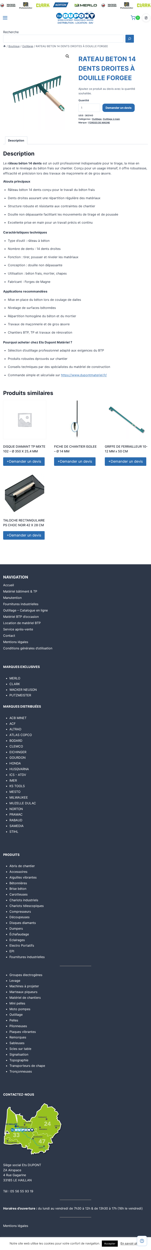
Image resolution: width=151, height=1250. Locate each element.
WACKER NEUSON (23, 690)
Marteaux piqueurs (23, 992)
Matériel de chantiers (25, 998)
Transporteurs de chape (27, 1066)
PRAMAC (16, 814)
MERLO (14, 678)
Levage (14, 981)
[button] (67, 56)
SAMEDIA (16, 826)
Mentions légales (15, 642)
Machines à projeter (24, 986)
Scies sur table (20, 1049)
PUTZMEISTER (20, 695)
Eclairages (17, 940)
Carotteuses (18, 894)
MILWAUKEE (18, 797)
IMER (13, 780)
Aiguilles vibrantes (23, 877)
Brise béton (17, 889)
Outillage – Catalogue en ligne (25, 610)
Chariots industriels (23, 900)
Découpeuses (19, 917)
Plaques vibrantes (22, 1032)
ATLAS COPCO (20, 735)
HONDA (15, 763)
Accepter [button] (109, 1243)
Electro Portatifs (21, 945)
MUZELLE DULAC (22, 803)
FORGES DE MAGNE (99, 122)
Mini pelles (17, 1003)
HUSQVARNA (19, 769)
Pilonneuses (18, 1026)
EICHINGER (17, 752)
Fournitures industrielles (20, 604)
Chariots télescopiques (26, 906)
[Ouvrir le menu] (5, 18)
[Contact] (142, 1241)
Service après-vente (18, 629)
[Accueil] (4, 46)
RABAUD (15, 820)
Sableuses (16, 1043)
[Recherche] (129, 39)
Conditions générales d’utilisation (27, 648)
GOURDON (17, 758)
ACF (12, 724)
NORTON (16, 809)
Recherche (11, 32)
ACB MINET (18, 718)
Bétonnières (18, 883)
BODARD (15, 741)
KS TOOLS (17, 786)
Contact (9, 636)
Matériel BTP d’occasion (21, 617)
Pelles (13, 1020)
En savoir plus (130, 1243)
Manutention (12, 598)
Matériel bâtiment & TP (20, 591)
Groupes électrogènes (25, 975)
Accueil (8, 585)
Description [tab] (16, 140)
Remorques (17, 1037)
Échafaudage (19, 934)
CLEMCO (16, 746)
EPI (11, 951)
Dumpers (16, 928)
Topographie (18, 1060)
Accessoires (18, 872)
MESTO (14, 792)
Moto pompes (19, 1009)
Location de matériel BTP (22, 623)
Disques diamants (22, 923)
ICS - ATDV (17, 775)
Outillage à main (111, 119)
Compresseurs (20, 911)
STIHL (13, 832)
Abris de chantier (22, 866)
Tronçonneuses (20, 1071)
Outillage (97, 119)
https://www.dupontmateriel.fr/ (84, 375)
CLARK (14, 684)
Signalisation (18, 1054)
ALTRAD (15, 729)
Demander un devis (119, 107)
